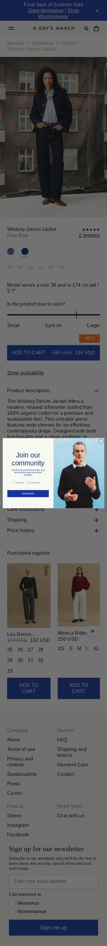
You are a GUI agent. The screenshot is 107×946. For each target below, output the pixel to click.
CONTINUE (28, 492)
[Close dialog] (101, 441)
